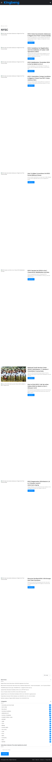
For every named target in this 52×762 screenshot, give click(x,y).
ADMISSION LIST (5, 713)
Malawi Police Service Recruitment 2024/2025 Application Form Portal (15, 683)
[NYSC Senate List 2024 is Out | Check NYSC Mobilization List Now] (13, 317)
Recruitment (4, 709)
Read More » (31, 42)
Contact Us (42, 759)
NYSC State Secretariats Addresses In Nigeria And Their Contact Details (39, 35)
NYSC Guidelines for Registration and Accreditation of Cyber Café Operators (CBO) (38, 50)
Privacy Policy (48, 759)
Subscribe (4, 753)
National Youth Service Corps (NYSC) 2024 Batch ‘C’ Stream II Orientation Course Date (38, 369)
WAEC (3, 735)
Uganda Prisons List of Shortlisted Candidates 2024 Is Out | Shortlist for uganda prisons (18, 693)
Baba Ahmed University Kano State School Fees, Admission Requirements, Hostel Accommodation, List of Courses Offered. (25, 685)
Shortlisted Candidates (6, 711)
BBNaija (3, 725)
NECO (3, 739)
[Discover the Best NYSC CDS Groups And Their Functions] (13, 625)
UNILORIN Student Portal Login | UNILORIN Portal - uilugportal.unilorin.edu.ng (16, 687)
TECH (3, 723)
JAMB (3, 721)
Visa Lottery (4, 729)
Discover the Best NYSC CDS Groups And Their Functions (39, 579)
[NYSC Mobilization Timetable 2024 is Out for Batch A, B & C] (13, 67)
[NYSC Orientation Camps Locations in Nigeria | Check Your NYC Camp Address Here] (13, 123)
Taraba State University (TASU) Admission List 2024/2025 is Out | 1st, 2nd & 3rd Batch (18, 696)
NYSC (3, 733)
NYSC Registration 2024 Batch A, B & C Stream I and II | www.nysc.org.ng (39, 483)
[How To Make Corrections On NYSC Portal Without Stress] (13, 220)
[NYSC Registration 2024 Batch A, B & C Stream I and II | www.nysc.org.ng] (13, 528)
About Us (37, 759)
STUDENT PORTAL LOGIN (7, 717)
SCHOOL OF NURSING (6, 715)
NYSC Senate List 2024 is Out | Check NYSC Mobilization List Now (38, 271)
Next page (46, 675)
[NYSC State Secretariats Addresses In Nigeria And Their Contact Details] (13, 39)
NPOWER (3, 719)
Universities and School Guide (8, 705)
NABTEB (3, 741)
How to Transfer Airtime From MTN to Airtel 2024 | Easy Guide (13, 691)
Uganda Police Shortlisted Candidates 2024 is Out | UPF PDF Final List (15, 689)
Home (3, 25)
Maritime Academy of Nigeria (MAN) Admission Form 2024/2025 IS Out (15, 698)
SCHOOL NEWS (5, 727)
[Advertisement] (26, 15)
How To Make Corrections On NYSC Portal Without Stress (39, 174)
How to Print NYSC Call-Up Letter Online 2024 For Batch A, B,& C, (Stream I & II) (38, 386)
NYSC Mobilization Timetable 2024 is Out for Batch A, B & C (39, 63)
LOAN (3, 731)
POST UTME (4, 707)
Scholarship (4, 737)
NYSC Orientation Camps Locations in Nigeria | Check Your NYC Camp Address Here (39, 78)
